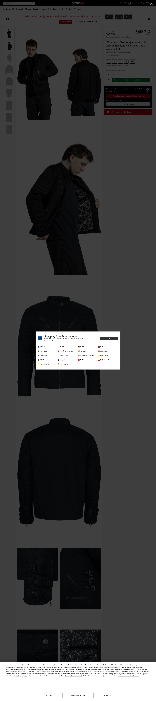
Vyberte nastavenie (106, 695)
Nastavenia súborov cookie (73, 676)
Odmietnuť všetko (78, 695)
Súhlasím (49, 695)
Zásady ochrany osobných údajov (128, 676)
